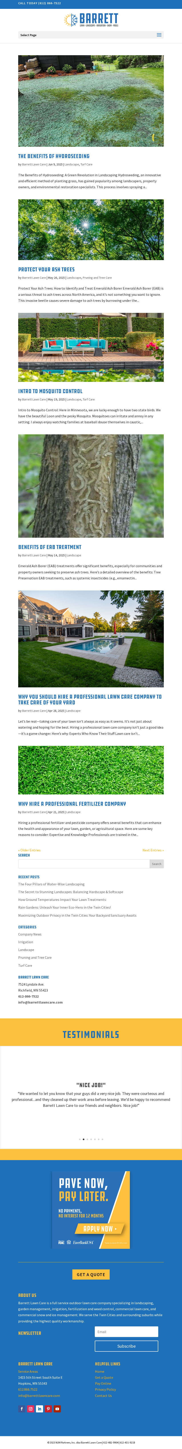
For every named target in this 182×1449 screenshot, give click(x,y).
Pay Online (103, 1383)
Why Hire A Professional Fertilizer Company (72, 804)
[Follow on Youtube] (57, 1408)
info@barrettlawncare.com (39, 1395)
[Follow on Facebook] (21, 1408)
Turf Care (87, 164)
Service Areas (28, 1371)
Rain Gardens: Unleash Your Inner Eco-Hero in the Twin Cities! (64, 907)
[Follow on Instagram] (30, 1408)
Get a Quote (104, 1377)
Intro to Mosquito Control (50, 391)
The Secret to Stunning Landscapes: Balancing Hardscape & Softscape (70, 892)
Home (99, 1371)
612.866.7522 (27, 1389)
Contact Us (103, 1395)
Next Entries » (153, 850)
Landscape (72, 164)
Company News (30, 934)
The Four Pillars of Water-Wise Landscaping (51, 884)
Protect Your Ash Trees (46, 269)
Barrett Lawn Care (34, 164)
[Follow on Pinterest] (48, 1408)
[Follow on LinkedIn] (39, 1408)
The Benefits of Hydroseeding (54, 156)
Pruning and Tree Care (97, 278)
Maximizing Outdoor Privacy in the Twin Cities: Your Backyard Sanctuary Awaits (77, 915)
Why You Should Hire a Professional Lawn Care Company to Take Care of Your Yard (90, 699)
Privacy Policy (105, 1389)
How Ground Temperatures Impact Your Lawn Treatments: (62, 899)
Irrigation (25, 942)
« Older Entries (29, 850)
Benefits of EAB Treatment (49, 547)
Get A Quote (91, 1274)
